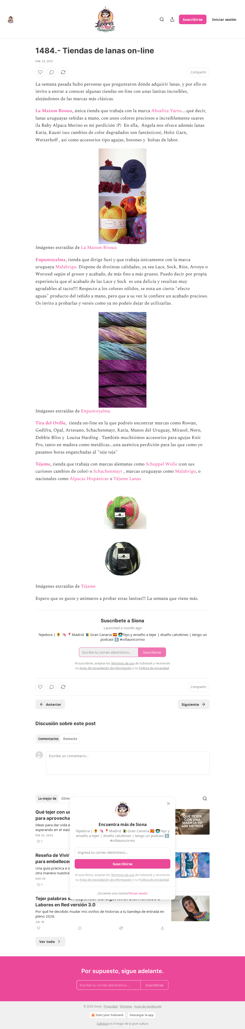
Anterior (53, 704)
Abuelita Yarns (166, 110)
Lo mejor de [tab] (47, 798)
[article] (122, 913)
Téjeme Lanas (127, 478)
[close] (168, 803)
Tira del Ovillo (50, 423)
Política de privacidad (154, 879)
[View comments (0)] (51, 72)
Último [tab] (66, 798)
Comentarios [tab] (48, 739)
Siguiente (190, 704)
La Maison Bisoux (53, 110)
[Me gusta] (40, 72)
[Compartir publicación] (172, 19)
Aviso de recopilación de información (105, 879)
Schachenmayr (108, 471)
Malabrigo (65, 266)
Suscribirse (193, 19)
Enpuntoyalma (50, 259)
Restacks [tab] (70, 739)
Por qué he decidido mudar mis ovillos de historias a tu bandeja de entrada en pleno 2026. (99, 914)
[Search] (162, 19)
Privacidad (110, 1006)
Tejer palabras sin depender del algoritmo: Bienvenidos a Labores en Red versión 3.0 (97, 902)
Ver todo (47, 941)
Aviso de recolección (147, 1006)
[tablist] (57, 739)
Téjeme (42, 464)
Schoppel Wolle (161, 464)
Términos (126, 1006)
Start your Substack (109, 1015)
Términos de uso (122, 875)
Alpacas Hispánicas (89, 478)
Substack (103, 1024)
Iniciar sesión (224, 19)
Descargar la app (142, 1015)
